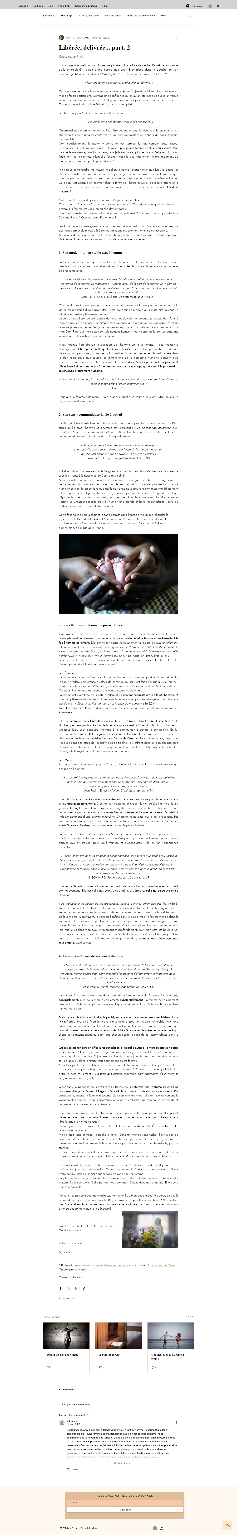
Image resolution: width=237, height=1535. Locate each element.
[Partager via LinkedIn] (76, 1288)
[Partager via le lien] (84, 1288)
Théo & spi (66, 15)
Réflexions (78, 1277)
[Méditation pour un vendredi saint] (66, 1336)
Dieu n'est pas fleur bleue (62, 1354)
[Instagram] (217, 6)
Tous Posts (48, 15)
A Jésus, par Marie (89, 15)
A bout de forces (109, 1354)
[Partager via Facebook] (60, 1288)
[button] (190, 15)
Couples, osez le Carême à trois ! (167, 1356)
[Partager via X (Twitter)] (68, 1288)
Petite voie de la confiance (141, 15)
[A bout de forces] (118, 1336)
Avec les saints (113, 15)
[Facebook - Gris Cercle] (210, 6)
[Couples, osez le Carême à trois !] (171, 1336)
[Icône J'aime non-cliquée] (69, 1470)
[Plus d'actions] (176, 38)
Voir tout (190, 1316)
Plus (163, 15)
